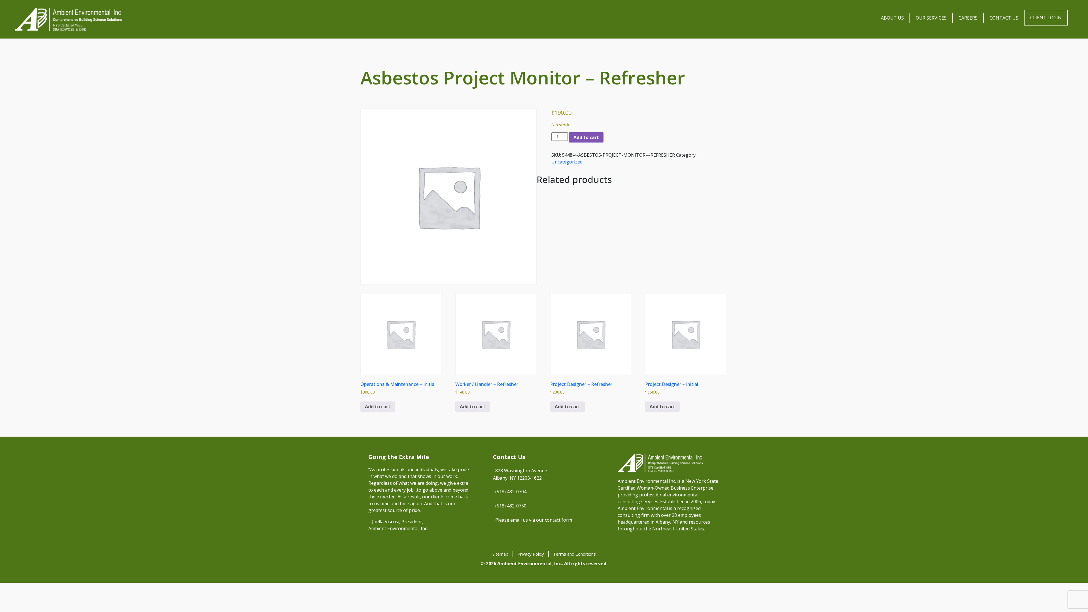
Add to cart (586, 137)
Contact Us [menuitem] (1003, 18)
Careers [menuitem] (968, 18)
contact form (558, 520)
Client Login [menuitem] (1046, 17)
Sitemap (500, 554)
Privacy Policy (530, 554)
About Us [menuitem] (892, 18)
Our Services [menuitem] (931, 18)
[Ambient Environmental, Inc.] (68, 19)
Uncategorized (567, 162)
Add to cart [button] (377, 406)
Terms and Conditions (574, 554)
